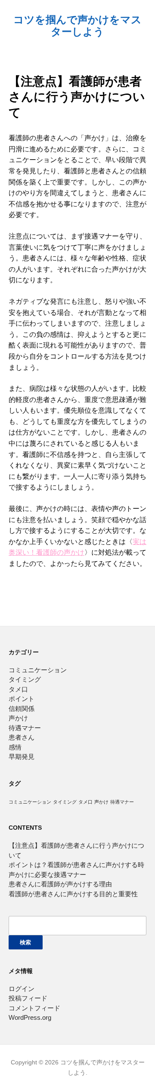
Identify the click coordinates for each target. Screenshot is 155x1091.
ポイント (21, 698)
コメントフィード (34, 1008)
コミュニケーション (38, 670)
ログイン (21, 988)
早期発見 (21, 756)
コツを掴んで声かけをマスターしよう (77, 25)
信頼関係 (21, 708)
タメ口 (18, 689)
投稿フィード (28, 998)
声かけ (18, 718)
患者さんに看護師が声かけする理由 (60, 884)
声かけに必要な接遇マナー (47, 874)
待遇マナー (25, 727)
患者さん (21, 737)
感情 (15, 747)
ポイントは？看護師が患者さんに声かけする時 (76, 864)
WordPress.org (30, 1017)
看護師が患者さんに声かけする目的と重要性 (73, 894)
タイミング (25, 679)
